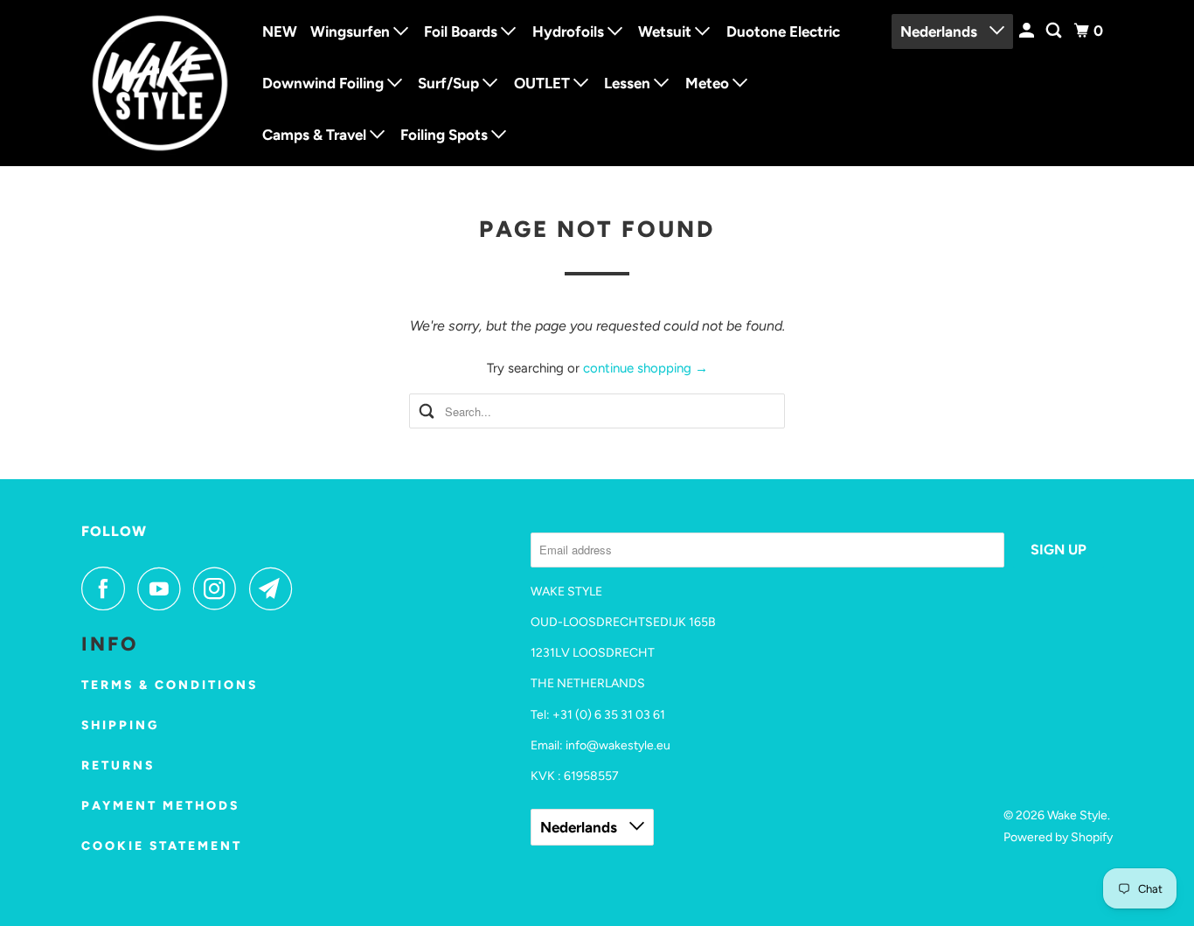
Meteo (708, 83)
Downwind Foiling (324, 83)
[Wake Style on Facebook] (107, 588)
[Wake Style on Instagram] (219, 588)
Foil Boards (462, 31)
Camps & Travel (316, 134)
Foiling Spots (445, 134)
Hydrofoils (569, 31)
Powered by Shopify (1058, 837)
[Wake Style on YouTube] (163, 588)
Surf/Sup (450, 83)
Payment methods (160, 805)
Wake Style (1077, 815)
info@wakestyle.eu (618, 745)
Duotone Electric (783, 31)
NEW (279, 31)
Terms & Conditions (169, 685)
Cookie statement (161, 846)
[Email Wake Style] (275, 588)
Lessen (629, 83)
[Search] (1055, 31)
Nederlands (940, 31)
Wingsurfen (351, 31)
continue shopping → (645, 368)
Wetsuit (666, 31)
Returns (118, 765)
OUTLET (543, 83)
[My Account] (1028, 31)
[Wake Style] (160, 83)
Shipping (120, 725)
